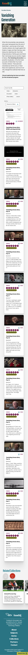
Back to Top (21, 653)
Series (14, 636)
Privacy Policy (17, 651)
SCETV (9, 614)
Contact (14, 645)
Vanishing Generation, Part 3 (13, 379)
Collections (14, 639)
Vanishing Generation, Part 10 (13, 168)
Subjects (14, 633)
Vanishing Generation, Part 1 (13, 500)
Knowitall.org (7, 3)
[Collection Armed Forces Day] (13, 585)
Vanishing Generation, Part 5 (13, 421)
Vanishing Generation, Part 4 (13, 252)
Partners (14, 6)
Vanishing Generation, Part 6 (13, 458)
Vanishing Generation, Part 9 (13, 210)
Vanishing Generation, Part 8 (13, 337)
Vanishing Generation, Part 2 (13, 542)
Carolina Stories (6, 10)
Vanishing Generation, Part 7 (13, 294)
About (14, 630)
